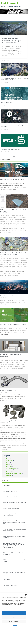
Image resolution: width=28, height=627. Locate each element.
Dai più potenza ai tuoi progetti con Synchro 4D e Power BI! (14, 560)
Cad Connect (9, 3)
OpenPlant (9, 470)
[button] (25, 594)
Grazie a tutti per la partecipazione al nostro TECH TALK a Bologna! (13, 514)
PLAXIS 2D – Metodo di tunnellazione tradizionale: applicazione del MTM (14, 529)
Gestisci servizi (13, 608)
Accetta (14, 613)
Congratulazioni (6, 485)
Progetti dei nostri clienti (13, 473)
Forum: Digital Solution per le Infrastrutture (12, 179)
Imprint (15, 625)
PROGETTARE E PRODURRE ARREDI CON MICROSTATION (11, 355)
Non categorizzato (11, 468)
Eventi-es (9, 460)
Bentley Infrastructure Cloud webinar (10, 296)
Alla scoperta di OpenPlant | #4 (10, 491)
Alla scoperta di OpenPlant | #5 (8, 421)
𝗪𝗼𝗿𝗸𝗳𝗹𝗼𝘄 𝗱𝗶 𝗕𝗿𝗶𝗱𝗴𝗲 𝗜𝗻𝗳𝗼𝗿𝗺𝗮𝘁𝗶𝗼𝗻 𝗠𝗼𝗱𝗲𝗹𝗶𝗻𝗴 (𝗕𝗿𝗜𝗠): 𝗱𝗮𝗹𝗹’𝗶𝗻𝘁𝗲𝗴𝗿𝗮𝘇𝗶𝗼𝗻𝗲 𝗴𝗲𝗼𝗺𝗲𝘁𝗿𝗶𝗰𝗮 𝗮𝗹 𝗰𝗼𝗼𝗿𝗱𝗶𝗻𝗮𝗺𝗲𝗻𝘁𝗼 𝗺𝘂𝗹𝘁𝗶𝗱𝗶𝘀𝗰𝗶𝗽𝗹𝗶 (13, 545)
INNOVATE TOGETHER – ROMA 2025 (11, 567)
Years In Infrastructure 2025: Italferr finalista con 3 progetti (14, 573)
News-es (8, 466)
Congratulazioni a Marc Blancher (10, 497)
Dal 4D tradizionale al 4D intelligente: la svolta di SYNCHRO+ (13, 210)
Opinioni (8, 472)
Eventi (8, 459)
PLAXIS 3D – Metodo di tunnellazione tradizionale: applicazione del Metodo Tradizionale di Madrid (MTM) (14, 522)
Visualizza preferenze (14, 621)
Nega (14, 617)
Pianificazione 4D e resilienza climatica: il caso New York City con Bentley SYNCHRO (13, 253)
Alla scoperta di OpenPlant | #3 (10, 585)
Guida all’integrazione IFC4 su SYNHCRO (11, 149)
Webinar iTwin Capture (7, 102)
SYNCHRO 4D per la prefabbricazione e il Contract (13, 324)
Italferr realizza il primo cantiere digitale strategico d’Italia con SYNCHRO (11, 41)
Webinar (8, 475)
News (7, 464)
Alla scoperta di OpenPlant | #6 (8, 390)
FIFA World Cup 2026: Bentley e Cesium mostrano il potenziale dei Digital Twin (14, 78)
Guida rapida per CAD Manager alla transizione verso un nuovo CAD (13, 553)
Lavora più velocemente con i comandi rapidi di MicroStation (14, 537)
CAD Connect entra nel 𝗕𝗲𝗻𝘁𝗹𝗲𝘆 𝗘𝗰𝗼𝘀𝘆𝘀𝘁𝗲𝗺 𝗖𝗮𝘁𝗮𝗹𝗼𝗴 (14, 125)
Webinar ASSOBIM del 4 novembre (11, 508)
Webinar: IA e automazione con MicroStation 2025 (14, 502)
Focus (7, 462)
